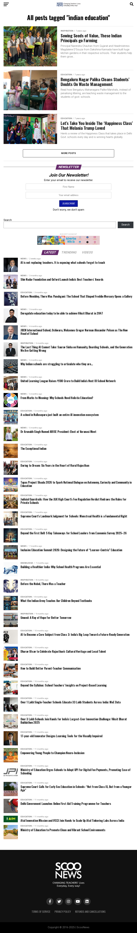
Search (8, 220)
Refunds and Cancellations (90, 911)
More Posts (68, 153)
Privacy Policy (63, 911)
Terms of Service (41, 911)
